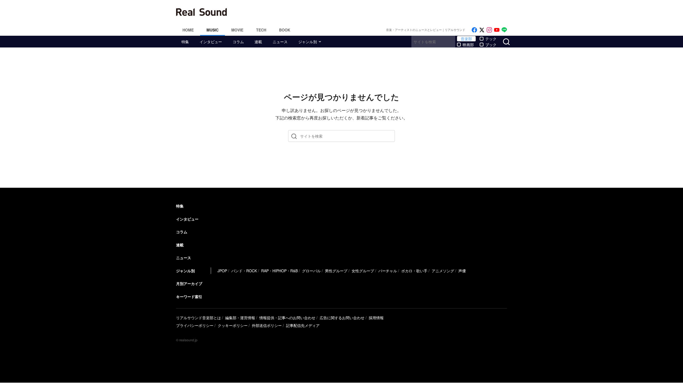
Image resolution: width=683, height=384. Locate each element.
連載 (258, 41)
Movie (237, 30)
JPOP (222, 270)
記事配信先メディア (303, 325)
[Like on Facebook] (474, 30)
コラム (238, 41)
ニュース (280, 41)
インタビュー (211, 41)
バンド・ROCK (244, 270)
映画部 (468, 44)
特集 (185, 41)
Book (284, 30)
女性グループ (363, 270)
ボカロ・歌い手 (414, 270)
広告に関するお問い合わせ (342, 317)
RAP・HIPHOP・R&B (279, 270)
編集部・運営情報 (240, 317)
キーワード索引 (189, 296)
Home (188, 30)
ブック (491, 44)
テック (491, 38)
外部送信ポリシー (267, 325)
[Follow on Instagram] (489, 30)
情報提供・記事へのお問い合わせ (287, 317)
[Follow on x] (482, 30)
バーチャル (387, 270)
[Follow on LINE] (504, 30)
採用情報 (376, 317)
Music (213, 30)
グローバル (311, 270)
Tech (261, 30)
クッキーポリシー (233, 325)
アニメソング (443, 270)
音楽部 (466, 38)
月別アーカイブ (189, 283)
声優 (462, 270)
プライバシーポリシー (194, 325)
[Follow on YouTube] (496, 30)
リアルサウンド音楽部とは (198, 317)
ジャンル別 (307, 41)
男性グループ (336, 270)
